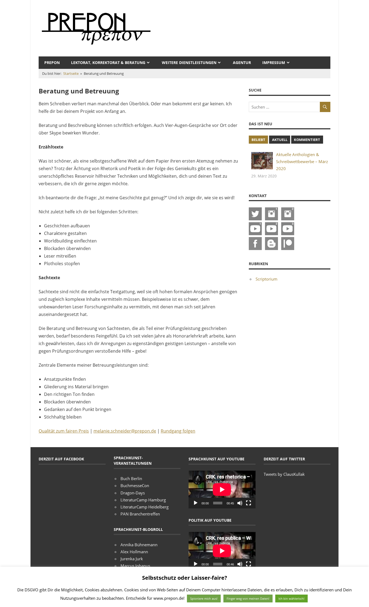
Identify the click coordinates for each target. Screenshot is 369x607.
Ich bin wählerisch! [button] (291, 598)
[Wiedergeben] (195, 503)
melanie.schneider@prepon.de (124, 431)
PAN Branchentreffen (140, 514)
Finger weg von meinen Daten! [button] (248, 598)
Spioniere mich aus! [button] (203, 598)
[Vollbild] (248, 503)
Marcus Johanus (135, 565)
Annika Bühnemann (138, 544)
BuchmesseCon (134, 485)
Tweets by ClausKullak (284, 474)
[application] (222, 489)
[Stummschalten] (240, 503)
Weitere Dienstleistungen (189, 62)
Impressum (273, 62)
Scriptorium (266, 279)
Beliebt (258, 139)
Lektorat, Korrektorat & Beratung (108, 62)
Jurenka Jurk (131, 558)
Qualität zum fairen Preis (64, 431)
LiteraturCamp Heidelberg (144, 507)
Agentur (242, 62)
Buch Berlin (131, 478)
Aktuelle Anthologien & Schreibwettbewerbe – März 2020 (302, 161)
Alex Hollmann (134, 551)
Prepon (52, 62)
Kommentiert (307, 139)
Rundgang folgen (178, 431)
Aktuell (279, 139)
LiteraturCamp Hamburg (143, 500)
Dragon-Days (132, 492)
